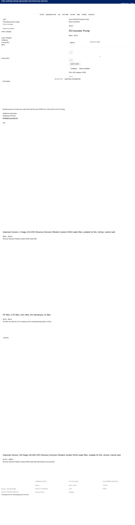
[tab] (59, 79)
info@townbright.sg (12, 492)
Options (72, 42)
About (37, 485)
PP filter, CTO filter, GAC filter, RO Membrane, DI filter (27, 315)
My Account (72, 485)
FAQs (104, 488)
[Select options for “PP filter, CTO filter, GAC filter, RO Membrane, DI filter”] (5, 329)
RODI (75, 19)
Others (71, 26)
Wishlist (71, 492)
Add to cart (75, 64)
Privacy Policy (39, 492)
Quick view (5, 251)
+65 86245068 (11, 489)
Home (71, 19)
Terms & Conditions (41, 488)
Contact (105, 485)
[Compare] (5, 228)
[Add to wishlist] (5, 242)
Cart (70, 488)
